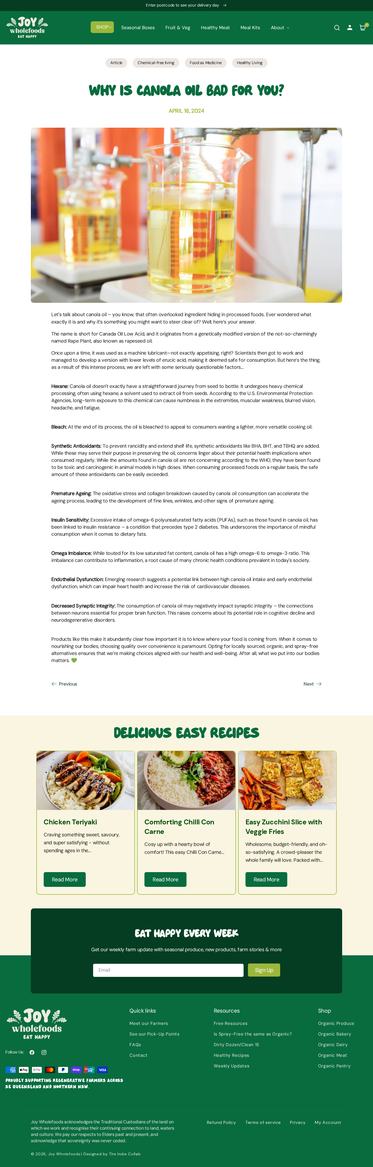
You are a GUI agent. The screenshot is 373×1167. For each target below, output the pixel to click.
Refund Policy (221, 1122)
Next (309, 684)
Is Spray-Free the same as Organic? (253, 1034)
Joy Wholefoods (64, 1153)
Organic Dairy (333, 1045)
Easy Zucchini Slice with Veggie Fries (283, 827)
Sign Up (264, 970)
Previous (68, 684)
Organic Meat (332, 1055)
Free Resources (230, 1023)
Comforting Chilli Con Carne (179, 827)
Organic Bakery (334, 1034)
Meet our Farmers (148, 1023)
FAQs (135, 1045)
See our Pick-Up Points (154, 1034)
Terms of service (263, 1122)
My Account (328, 1122)
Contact (138, 1055)
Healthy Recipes (231, 1055)
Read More (65, 879)
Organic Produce (336, 1023)
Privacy (298, 1122)
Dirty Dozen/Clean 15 (236, 1045)
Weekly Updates (231, 1066)
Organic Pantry (334, 1066)
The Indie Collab (125, 1153)
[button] (102, 27)
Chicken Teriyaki (70, 822)
